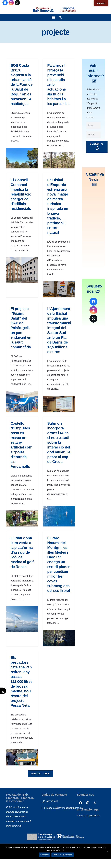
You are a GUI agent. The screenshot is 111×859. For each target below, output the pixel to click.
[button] (53, 17)
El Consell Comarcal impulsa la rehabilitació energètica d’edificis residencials (21, 194)
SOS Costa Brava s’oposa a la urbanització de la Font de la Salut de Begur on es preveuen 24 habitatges (22, 84)
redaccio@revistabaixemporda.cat (64, 808)
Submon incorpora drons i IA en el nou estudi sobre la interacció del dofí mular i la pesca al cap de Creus (58, 442)
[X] (17, 2)
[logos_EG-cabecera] (67, 9)
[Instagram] (11, 2)
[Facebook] (5, 2)
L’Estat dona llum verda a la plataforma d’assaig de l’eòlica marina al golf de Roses (22, 552)
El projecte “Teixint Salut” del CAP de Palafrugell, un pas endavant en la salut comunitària (21, 328)
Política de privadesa (88, 815)
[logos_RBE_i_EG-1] (43, 9)
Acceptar (44, 855)
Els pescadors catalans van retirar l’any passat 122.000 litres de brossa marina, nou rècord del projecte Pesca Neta (22, 681)
